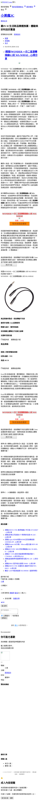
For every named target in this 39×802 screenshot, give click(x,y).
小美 (2, 581)
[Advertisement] (20, 717)
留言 (16, 593)
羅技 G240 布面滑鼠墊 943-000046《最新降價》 (21, 571)
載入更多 (4, 606)
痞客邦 (12, 593)
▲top (2, 602)
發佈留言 (4, 618)
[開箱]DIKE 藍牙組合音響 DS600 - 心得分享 (20, 563)
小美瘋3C (7, 15)
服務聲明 (21, 774)
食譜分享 (16, 598)
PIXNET (9, 772)
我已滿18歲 (5, 798)
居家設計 (17, 34)
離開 (11, 798)
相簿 (6, 38)
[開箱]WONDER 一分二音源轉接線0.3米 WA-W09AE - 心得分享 (21, 55)
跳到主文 (4, 21)
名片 (6, 43)
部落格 (7, 41)
